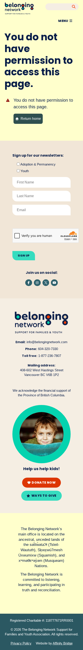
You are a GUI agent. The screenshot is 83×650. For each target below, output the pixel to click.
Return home (31, 119)
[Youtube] (54, 282)
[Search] (74, 6)
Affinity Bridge (63, 643)
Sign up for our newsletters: (38, 155)
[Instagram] (37, 282)
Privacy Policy (21, 643)
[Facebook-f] (28, 282)
